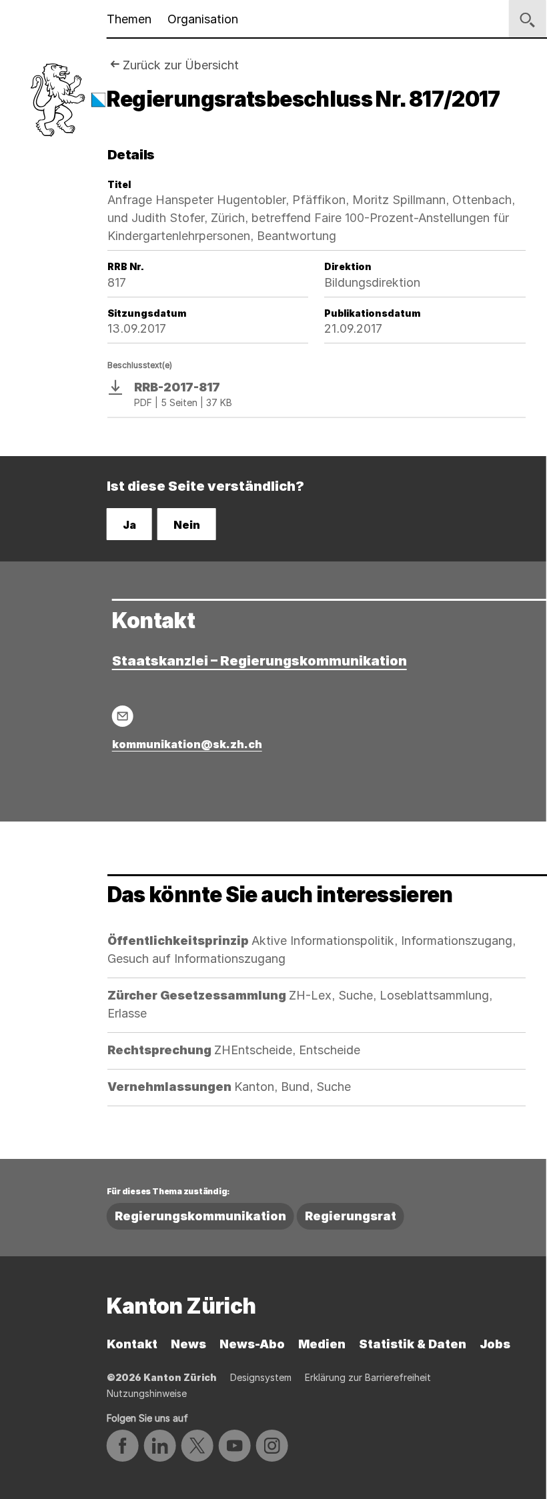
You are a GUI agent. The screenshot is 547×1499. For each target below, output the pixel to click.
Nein (186, 524)
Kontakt (132, 1344)
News (188, 1344)
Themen (129, 19)
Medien (322, 1344)
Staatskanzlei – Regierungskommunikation (259, 661)
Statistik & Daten (412, 1344)
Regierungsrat (350, 1216)
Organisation (202, 19)
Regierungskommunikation (200, 1216)
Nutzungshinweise (147, 1393)
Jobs (495, 1344)
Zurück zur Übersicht (181, 65)
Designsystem (261, 1377)
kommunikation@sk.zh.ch (187, 744)
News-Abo (252, 1344)
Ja (129, 524)
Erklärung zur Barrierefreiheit (368, 1377)
